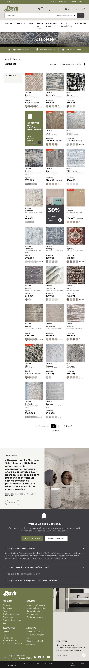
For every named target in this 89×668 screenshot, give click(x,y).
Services (53, 1)
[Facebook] (35, 652)
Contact (6, 627)
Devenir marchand (34, 636)
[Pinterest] (39, 652)
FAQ (4, 630)
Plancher (8, 23)
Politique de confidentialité (31, 659)
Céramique (21, 23)
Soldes (5, 619)
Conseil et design (33, 606)
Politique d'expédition (12, 639)
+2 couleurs (39, 106)
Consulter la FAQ (56, 533)
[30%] (55, 206)
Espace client (10, 654)
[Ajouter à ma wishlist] (40, 76)
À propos (73, 1)
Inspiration (62, 1)
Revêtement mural (11, 609)
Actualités (30, 639)
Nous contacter (32, 533)
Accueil (7, 59)
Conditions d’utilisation (49, 659)
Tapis (31, 23)
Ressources (9, 623)
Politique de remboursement (12, 659)
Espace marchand (17, 651)
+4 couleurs (60, 106)
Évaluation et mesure (35, 600)
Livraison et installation (36, 603)
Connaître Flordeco (35, 627)
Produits (7, 596)
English (82, 1)
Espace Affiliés (25, 654)
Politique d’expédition (10, 661)
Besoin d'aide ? (9, 2)
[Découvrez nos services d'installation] (34, 128)
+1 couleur (81, 144)
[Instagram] (44, 652)
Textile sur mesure (34, 612)
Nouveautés (80, 23)
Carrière (29, 633)
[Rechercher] (80, 15)
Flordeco (72, 661)
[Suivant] (18, 498)
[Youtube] (48, 652)
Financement (32, 609)
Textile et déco (9, 612)
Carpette (16, 59)
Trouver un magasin (35, 630)
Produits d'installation (12, 615)
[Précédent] (7, 498)
